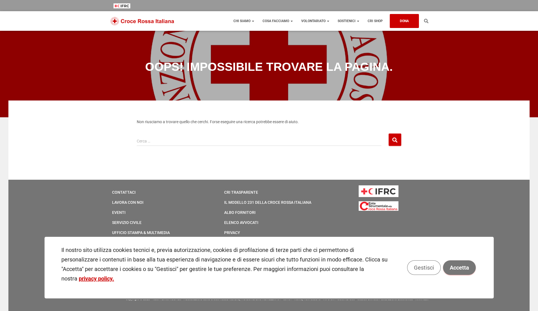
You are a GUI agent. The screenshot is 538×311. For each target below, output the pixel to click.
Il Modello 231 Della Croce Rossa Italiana (267, 202)
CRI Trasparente (241, 192)
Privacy (232, 232)
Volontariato (313, 21)
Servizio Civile (127, 222)
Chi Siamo (242, 21)
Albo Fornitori (240, 212)
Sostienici (347, 21)
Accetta (459, 267)
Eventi (119, 212)
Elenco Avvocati (241, 222)
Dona (404, 21)
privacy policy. (96, 278)
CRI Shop (375, 21)
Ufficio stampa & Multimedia (141, 232)
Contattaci (124, 192)
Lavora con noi (127, 202)
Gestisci (424, 267)
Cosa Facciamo (276, 21)
